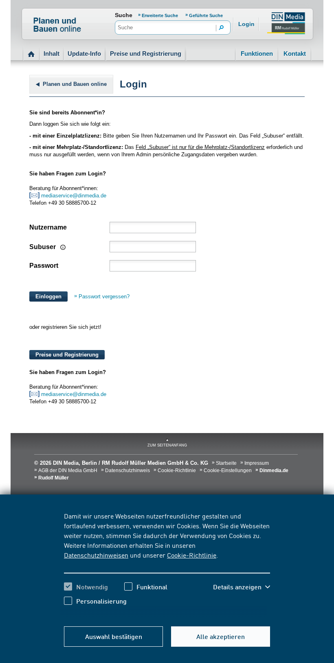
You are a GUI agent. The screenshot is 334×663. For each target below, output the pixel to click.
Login (246, 24)
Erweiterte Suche (160, 15)
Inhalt (51, 53)
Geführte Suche (206, 15)
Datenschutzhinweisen (96, 554)
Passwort (43, 265)
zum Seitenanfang (167, 445)
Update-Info (84, 53)
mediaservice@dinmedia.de (74, 196)
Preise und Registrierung (145, 53)
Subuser (43, 246)
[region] (167, 564)
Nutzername (48, 227)
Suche (123, 15)
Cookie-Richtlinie (191, 554)
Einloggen (48, 296)
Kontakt (294, 53)
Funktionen (257, 53)
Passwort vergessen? (104, 296)
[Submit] (221, 28)
